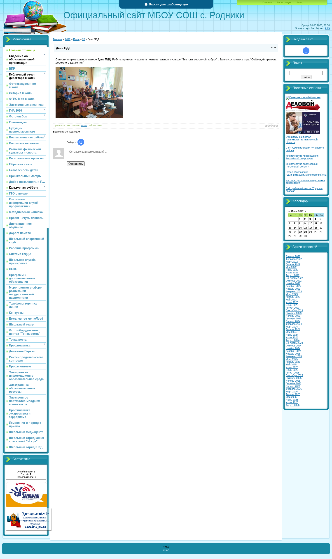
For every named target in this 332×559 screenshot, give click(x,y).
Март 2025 (292, 359)
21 (295, 232)
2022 (67, 39)
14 (295, 227)
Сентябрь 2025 (294, 375)
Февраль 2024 (294, 324)
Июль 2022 (292, 272)
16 (305, 227)
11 (316, 223)
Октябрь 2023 (294, 313)
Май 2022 (291, 267)
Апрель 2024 (293, 329)
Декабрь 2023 (293, 318)
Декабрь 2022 (293, 286)
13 (290, 227)
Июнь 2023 (292, 302)
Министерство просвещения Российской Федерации (302, 157)
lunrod (84, 125)
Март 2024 (292, 326)
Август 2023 (292, 307)
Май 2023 (291, 299)
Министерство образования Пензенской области (302, 165)
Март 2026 (292, 391)
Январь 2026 (293, 386)
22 (300, 232)
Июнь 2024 (292, 334)
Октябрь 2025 (294, 378)
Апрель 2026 (293, 394)
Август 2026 (292, 405)
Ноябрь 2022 (293, 283)
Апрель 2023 (293, 297)
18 (316, 227)
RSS (327, 28)
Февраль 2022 (294, 259)
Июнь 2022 (297, 211)
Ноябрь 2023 (293, 315)
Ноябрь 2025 (293, 380)
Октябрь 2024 (294, 345)
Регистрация (284, 2)
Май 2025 (291, 364)
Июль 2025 (292, 370)
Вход (299, 2)
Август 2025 (292, 372)
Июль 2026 (292, 402)
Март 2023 (292, 294)
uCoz (166, 550)
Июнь (76, 39)
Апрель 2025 (293, 361)
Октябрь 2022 (294, 280)
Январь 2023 (293, 288)
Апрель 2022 (293, 264)
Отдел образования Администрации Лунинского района (306, 173)
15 (300, 227)
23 (305, 232)
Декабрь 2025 (293, 383)
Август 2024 (292, 340)
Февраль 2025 (294, 356)
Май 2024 (291, 332)
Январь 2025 (293, 353)
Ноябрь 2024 (293, 348)
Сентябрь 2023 (294, 310)
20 (83, 39)
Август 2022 (292, 275)
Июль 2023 (292, 305)
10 (310, 223)
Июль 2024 (292, 337)
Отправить (75, 163)
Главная (267, 2)
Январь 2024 (293, 321)
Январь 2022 (293, 256)
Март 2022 (292, 261)
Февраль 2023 (294, 291)
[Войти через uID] (80, 142)
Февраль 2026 (294, 388)
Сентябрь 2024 (294, 342)
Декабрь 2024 (293, 351)
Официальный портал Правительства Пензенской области (302, 139)
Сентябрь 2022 (294, 278)
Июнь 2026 (292, 399)
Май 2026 (291, 397)
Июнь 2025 (292, 367)
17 (310, 227)
